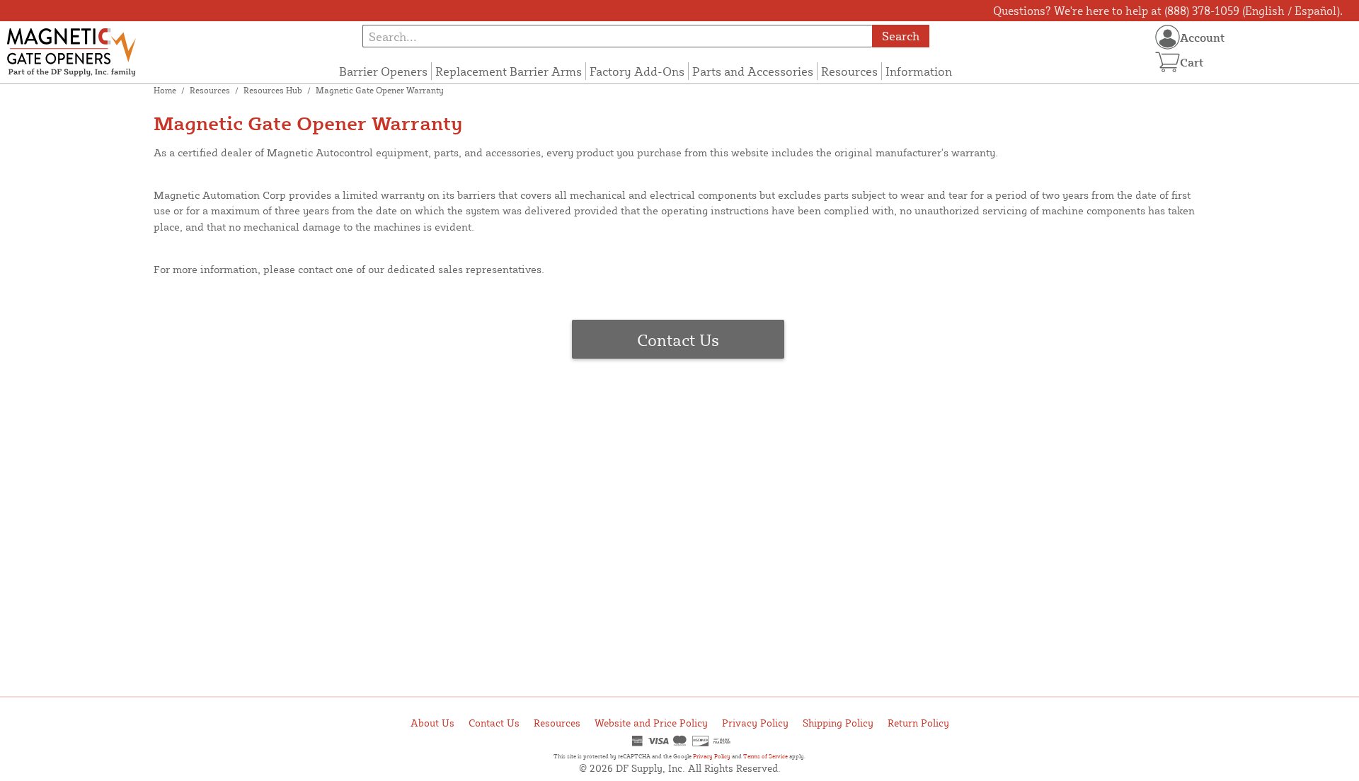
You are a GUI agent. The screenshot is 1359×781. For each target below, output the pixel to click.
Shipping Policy (838, 723)
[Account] (1167, 37)
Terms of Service (765, 756)
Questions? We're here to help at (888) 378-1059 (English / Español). (1168, 11)
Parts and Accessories (752, 71)
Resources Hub (272, 90)
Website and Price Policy (651, 723)
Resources (849, 71)
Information (918, 71)
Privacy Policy (755, 723)
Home (165, 90)
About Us (432, 723)
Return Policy (918, 723)
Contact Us (678, 339)
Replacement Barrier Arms (508, 71)
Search (900, 35)
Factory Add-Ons (637, 71)
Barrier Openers (383, 71)
